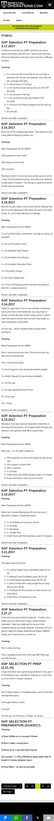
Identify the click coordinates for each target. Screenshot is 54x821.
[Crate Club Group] (27, 808)
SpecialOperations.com (21, 4)
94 (49, 786)
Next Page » (8, 792)
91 (33, 786)
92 (38, 786)
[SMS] (5, 817)
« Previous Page (10, 787)
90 (28, 786)
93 (44, 786)
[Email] (48, 817)
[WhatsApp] (16, 817)
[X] (37, 817)
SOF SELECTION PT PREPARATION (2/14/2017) (20, 723)
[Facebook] (27, 817)
